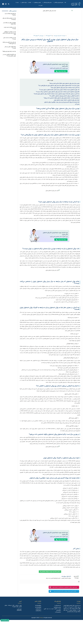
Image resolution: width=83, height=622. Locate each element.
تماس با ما (40, 5)
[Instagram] (6, 4)
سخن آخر (77, 104)
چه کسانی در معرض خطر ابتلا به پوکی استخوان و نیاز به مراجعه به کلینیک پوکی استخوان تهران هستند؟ (56, 94)
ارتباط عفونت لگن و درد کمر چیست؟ (10, 47)
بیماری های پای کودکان (48, 2)
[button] (9, 4)
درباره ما (17, 2)
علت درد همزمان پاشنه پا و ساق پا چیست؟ (9, 18)
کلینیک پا (29, 2)
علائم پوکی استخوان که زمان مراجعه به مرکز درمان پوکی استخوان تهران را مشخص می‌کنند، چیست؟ (57, 92)
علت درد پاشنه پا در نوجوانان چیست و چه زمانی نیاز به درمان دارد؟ (9, 33)
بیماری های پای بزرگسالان (58, 2)
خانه (65, 2)
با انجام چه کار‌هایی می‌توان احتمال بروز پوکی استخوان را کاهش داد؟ (64, 96)
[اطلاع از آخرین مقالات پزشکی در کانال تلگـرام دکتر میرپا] (50, 591)
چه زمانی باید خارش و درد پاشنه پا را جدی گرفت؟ (9, 42)
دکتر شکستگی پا (58, 605)
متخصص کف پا (58, 612)
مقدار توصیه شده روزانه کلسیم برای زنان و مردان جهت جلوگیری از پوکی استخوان (61, 102)
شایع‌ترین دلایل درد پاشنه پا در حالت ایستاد (9, 23)
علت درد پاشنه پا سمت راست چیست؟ (10, 27)
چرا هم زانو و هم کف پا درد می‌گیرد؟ (10, 14)
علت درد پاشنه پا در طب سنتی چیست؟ (9, 38)
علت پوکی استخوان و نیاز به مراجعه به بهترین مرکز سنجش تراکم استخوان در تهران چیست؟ (59, 90)
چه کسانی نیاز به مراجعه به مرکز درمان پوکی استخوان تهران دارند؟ (65, 87)
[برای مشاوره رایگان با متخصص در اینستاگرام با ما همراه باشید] (50, 587)
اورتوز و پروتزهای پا (37, 2)
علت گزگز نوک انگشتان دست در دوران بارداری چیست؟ (9, 55)
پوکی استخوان (24, 2)
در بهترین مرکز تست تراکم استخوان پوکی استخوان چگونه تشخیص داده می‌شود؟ (61, 98)
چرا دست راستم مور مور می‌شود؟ (9, 51)
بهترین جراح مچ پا (57, 607)
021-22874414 (38, 607)
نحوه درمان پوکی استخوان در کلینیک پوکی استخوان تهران (66, 100)
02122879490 (19, 610)
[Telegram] (3, 4)
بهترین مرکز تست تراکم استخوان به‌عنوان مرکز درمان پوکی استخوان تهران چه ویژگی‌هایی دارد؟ (58, 85)
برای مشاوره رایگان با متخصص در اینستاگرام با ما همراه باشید (64, 587)
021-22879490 (38, 605)
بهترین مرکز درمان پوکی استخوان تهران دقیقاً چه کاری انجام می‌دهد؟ (64, 83)
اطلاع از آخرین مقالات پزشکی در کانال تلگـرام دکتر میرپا (65, 591)
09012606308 (38, 609)
